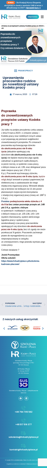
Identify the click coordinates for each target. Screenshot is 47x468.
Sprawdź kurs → (33, 8)
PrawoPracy (25, 70)
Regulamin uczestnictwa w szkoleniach (16, 464)
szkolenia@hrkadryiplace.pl (23, 437)
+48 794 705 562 (23, 411)
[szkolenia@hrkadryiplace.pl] (23, 433)
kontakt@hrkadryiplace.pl (24, 449)
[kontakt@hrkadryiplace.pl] (23, 445)
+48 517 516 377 (23, 424)
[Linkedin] (26, 398)
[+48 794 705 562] (23, 408)
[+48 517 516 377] (23, 420)
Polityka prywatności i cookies (33, 464)
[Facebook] (21, 398)
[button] (42, 16)
